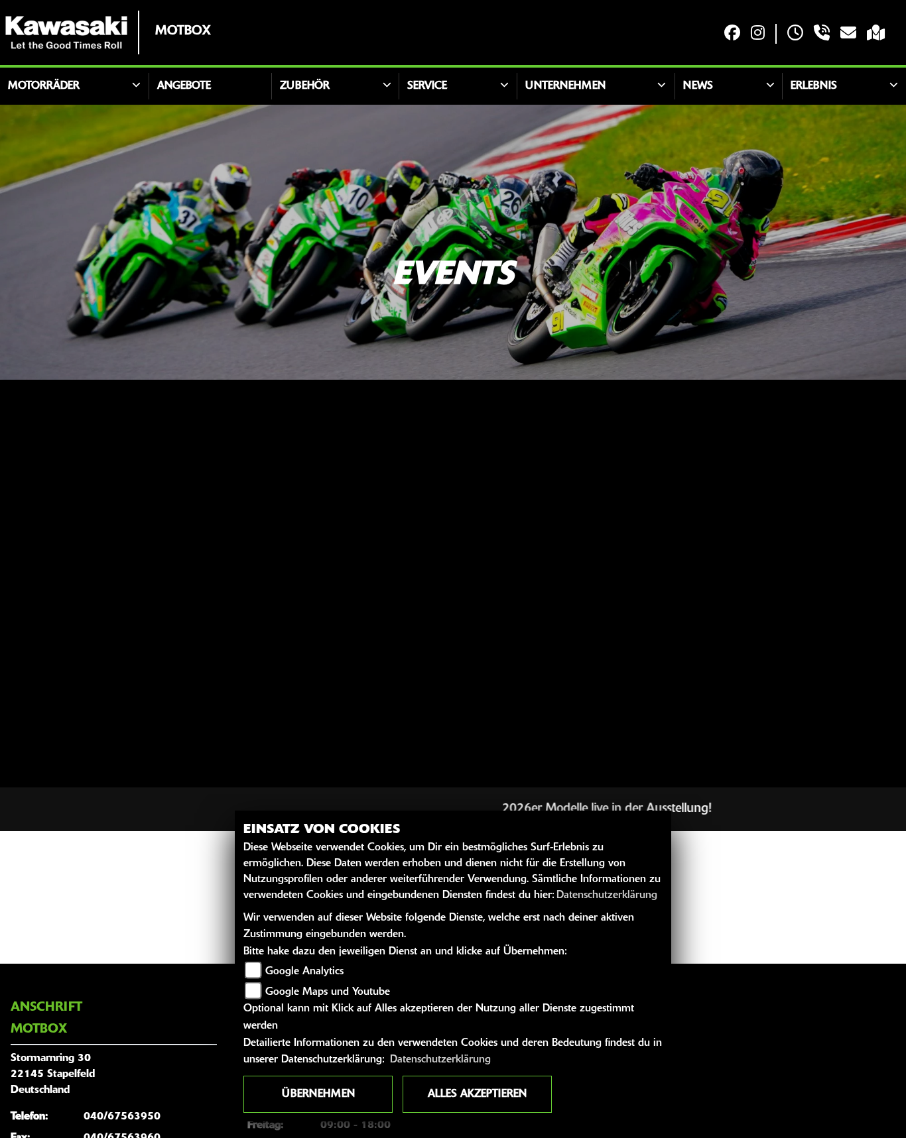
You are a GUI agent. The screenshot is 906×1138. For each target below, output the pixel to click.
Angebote (184, 86)
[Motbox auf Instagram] (757, 34)
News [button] (698, 86)
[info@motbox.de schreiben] (848, 34)
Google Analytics (304, 971)
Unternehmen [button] (565, 86)
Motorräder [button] (44, 86)
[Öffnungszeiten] (795, 34)
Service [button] (427, 86)
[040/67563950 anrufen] (822, 34)
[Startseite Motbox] (66, 32)
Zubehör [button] (305, 86)
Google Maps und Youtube (327, 992)
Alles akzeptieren (477, 1094)
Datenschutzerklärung (606, 895)
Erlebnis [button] (814, 86)
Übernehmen (318, 1094)
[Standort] (876, 34)
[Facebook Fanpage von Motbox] (732, 34)
